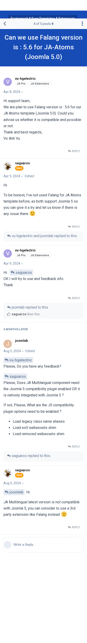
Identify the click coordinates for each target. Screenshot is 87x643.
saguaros (24, 272)
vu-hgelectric (21, 360)
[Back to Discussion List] (4, 23)
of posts (42, 24)
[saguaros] (8, 166)
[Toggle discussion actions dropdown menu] (82, 23)
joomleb (16, 492)
